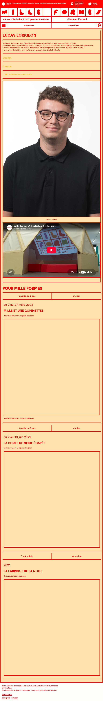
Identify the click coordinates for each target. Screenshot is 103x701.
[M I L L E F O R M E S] (51, 12)
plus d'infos (7, 694)
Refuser (14, 698)
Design (7, 57)
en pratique (73, 25)
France (7, 66)
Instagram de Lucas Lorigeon (20, 74)
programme (29, 25)
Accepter (6, 698)
